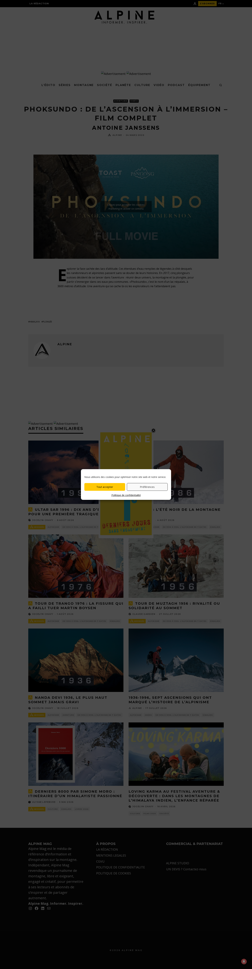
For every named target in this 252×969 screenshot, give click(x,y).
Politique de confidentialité (126, 495)
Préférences (147, 487)
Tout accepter (104, 487)
